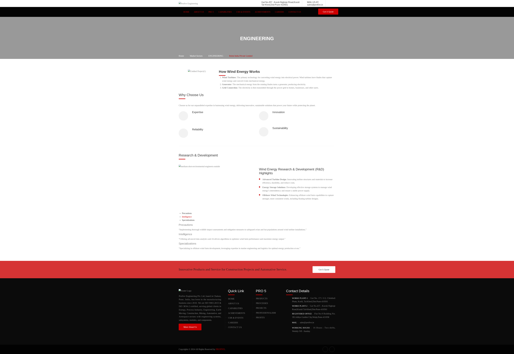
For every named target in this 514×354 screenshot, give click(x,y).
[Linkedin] (333, 3)
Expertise (197, 112)
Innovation (278, 112)
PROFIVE (220, 349)
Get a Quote (328, 12)
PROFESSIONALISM (266, 313)
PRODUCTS (261, 298)
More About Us (190, 327)
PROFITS (260, 317)
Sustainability (280, 128)
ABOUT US (199, 12)
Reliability (197, 129)
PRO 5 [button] (211, 12)
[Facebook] (330, 3)
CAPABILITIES (235, 308)
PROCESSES (262, 303)
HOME (186, 12)
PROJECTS (261, 308)
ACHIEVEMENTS (262, 12)
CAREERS (279, 12)
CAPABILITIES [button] (225, 12)
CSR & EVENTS (243, 12)
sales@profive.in (306, 322)
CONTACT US (294, 12)
